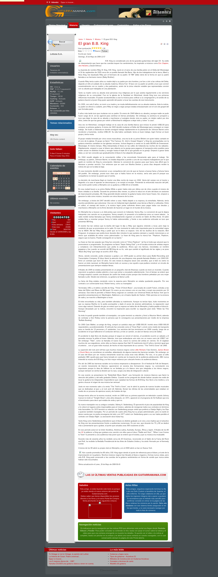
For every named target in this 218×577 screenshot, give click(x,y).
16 (61, 183)
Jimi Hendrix (83, 66)
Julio (59, 173)
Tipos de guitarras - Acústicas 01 (123, 556)
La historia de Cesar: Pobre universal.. (64, 556)
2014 (64, 173)
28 (56, 188)
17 (64, 183)
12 (69, 181)
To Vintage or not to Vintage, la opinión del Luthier (69, 554)
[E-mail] (168, 44)
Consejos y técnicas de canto (121, 561)
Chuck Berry (85, 352)
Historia (89, 39)
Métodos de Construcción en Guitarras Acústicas (129, 559)
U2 (82, 432)
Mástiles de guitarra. (118, 564)
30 (61, 188)
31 (64, 188)
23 (61, 186)
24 (64, 186)
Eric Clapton (163, 63)
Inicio (81, 39)
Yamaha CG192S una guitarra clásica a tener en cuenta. (71, 564)
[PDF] (161, 44)
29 (59, 188)
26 (69, 186)
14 (56, 183)
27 (54, 188)
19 (69, 183)
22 (59, 186)
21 (56, 186)
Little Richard (140, 350)
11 (66, 181)
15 (59, 183)
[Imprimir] (165, 44)
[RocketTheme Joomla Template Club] (109, 571)
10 (64, 181)
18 (66, 183)
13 (54, 183)
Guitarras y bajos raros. (119, 554)
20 (54, 186)
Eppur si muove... (56, 559)
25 (66, 186)
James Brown (163, 350)
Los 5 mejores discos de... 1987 (73, 2)
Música (98, 39)
